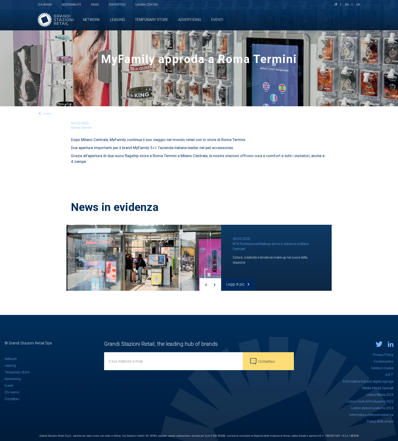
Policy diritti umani (380, 421)
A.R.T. (389, 375)
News (95, 4)
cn (358, 4)
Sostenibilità (71, 4)
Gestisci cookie (382, 368)
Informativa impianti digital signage (368, 381)
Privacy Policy (383, 355)
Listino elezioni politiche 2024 (372, 408)
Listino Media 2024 (379, 395)
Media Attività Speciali (377, 388)
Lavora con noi (146, 4)
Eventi (9, 385)
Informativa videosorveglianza (371, 415)
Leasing (10, 365)
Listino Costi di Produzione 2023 (370, 401)
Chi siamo (45, 4)
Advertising (13, 379)
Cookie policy (383, 361)
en (347, 4)
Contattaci (117, 4)
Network (11, 359)
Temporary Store (17, 372)
